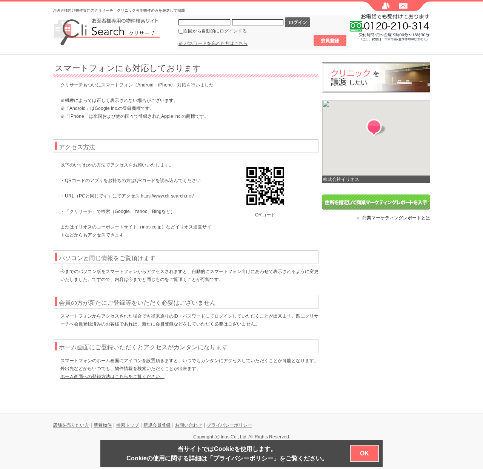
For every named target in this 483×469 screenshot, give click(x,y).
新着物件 (103, 425)
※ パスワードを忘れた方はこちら (213, 43)
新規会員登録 (157, 425)
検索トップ (127, 425)
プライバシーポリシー (229, 425)
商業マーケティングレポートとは (396, 218)
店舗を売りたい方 (71, 425)
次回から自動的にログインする (215, 31)
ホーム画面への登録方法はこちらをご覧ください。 (112, 376)
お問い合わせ (188, 425)
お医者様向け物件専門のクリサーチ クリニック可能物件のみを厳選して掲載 (119, 10)
